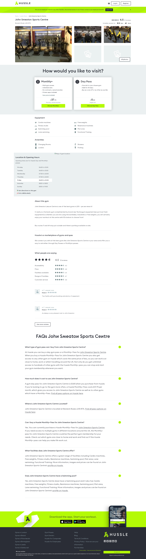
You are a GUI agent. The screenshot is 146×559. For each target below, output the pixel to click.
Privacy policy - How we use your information (90, 550)
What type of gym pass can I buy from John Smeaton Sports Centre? (55, 347)
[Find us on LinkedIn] (113, 541)
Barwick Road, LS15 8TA (23, 23)
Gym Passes (49, 532)
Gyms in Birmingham (22, 541)
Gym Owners (49, 535)
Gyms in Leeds (20, 544)
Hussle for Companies (53, 538)
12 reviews (125, 20)
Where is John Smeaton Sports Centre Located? (46, 404)
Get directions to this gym (27, 190)
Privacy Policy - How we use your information (86, 543)
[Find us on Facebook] (105, 541)
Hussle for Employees (53, 541)
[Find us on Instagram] (110, 541)
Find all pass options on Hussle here (67, 393)
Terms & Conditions (81, 538)
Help (76, 532)
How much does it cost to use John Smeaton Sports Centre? (51, 379)
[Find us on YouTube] (116, 541)
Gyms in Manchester (22, 538)
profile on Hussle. (55, 465)
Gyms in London (21, 532)
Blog (76, 535)
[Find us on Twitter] (108, 541)
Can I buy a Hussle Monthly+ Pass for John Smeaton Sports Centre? (54, 422)
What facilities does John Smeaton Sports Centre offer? (50, 451)
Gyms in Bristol (20, 535)
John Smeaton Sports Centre (93, 352)
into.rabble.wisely (24, 193)
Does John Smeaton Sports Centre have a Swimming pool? (50, 476)
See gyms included (49, 95)
